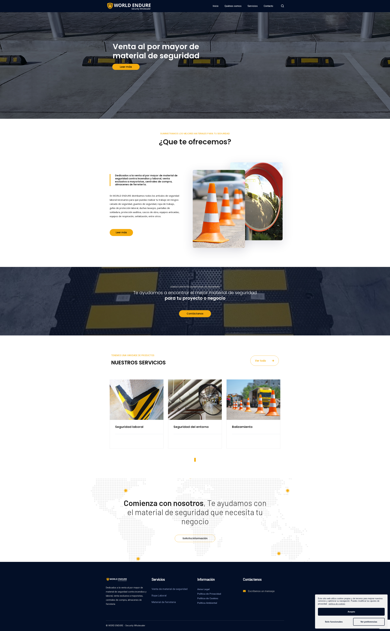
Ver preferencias (368, 621)
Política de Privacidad (209, 593)
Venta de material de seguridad (170, 588)
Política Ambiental (207, 603)
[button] (121, 232)
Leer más (126, 67)
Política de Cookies (207, 598)
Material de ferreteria (164, 602)
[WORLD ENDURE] (129, 5)
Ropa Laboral (159, 595)
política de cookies (337, 604)
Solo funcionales (334, 621)
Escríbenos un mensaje (261, 591)
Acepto (351, 611)
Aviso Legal (203, 589)
